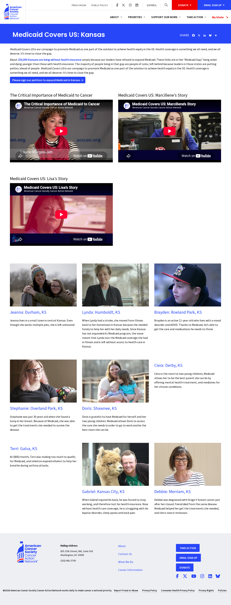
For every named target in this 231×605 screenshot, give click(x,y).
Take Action (195, 17)
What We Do (125, 562)
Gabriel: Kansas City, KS (103, 491)
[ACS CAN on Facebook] (117, 5)
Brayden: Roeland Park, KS (178, 312)
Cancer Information (130, 570)
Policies (222, 590)
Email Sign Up (188, 557)
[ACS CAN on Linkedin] (136, 5)
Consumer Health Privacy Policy (178, 590)
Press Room (79, 5)
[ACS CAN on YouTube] (193, 576)
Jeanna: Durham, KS (28, 312)
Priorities (135, 17)
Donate (185, 567)
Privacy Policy (149, 590)
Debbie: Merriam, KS (172, 491)
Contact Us (125, 554)
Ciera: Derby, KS (168, 365)
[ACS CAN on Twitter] (123, 5)
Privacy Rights (206, 590)
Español (152, 5)
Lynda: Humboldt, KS (101, 312)
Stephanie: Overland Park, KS (36, 408)
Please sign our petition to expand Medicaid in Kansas (46, 80)
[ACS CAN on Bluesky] (218, 576)
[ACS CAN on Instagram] (130, 5)
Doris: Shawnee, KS (99, 408)
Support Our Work (164, 17)
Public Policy (99, 5)
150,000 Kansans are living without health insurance (49, 60)
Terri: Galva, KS (23, 448)
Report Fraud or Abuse (126, 590)
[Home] (12, 11)
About (114, 17)
